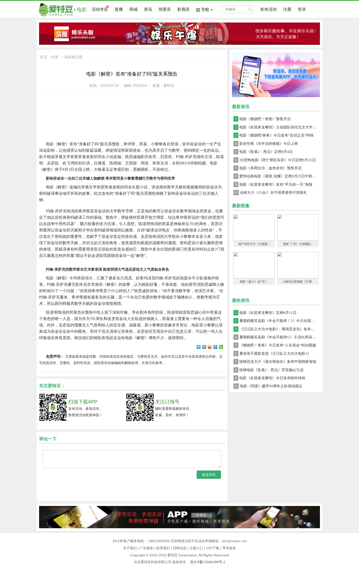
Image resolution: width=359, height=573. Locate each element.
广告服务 (146, 548)
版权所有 (181, 562)
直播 (119, 9)
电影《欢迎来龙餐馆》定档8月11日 (265, 313)
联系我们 (163, 548)
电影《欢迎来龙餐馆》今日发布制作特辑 (270, 378)
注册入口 (196, 548)
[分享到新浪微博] (210, 347)
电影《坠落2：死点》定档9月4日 (264, 152)
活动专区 (100, 9)
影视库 (183, 9)
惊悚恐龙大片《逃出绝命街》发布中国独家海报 (275, 362)
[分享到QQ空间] (204, 347)
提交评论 (209, 475)
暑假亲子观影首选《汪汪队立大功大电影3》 (273, 353)
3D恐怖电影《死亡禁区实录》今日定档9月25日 (275, 160)
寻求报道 (229, 548)
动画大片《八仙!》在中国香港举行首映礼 (270, 193)
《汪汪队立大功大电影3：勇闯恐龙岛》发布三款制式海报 (277, 329)
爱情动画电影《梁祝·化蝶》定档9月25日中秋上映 (277, 176)
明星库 (164, 9)
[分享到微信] (221, 347)
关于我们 (130, 548)
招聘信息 (180, 548)
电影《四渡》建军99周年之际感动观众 (268, 386)
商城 (133, 9)
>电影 (54, 57)
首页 (43, 57)
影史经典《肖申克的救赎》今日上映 (266, 144)
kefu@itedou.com (234, 541)
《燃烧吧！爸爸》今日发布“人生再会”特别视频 (275, 345)
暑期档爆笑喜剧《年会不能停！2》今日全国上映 (276, 321)
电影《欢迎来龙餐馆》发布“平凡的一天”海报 (273, 184)
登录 (302, 9)
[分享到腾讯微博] (215, 347)
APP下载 (212, 548)
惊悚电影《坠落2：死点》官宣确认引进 (269, 370)
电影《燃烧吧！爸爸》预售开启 (263, 119)
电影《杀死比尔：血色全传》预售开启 (268, 168)
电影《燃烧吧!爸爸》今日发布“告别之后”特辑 (274, 135)
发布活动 (268, 9)
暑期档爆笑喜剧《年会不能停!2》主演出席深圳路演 (277, 337)
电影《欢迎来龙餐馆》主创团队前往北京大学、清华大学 (277, 127)
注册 (287, 9)
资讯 (148, 9)
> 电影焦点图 (72, 57)
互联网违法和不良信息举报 (191, 541)
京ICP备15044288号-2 (207, 562)
